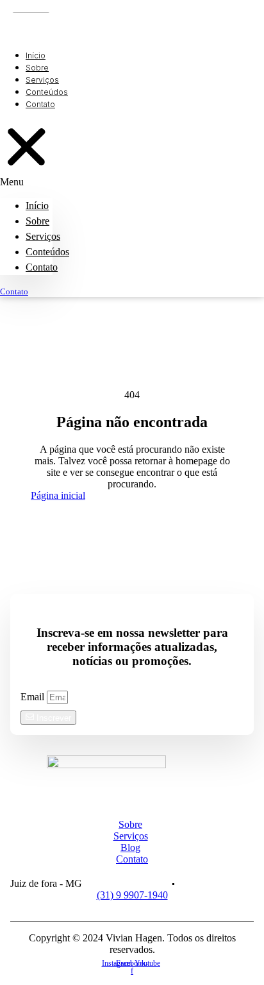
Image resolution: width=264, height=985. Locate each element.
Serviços (43, 236)
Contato (42, 267)
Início (37, 205)
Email (34, 696)
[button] (26, 154)
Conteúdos (47, 251)
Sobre (37, 220)
